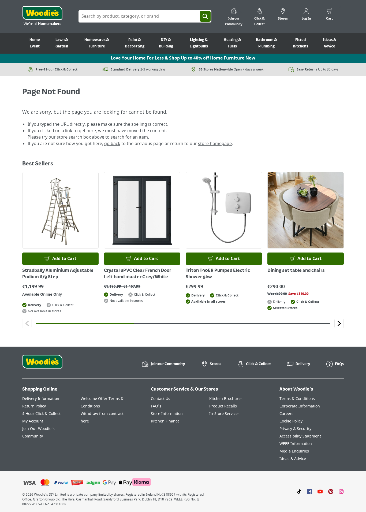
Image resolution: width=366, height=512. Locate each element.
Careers (286, 414)
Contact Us (160, 399)
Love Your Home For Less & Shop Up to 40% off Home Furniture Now (183, 58)
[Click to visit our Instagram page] (341, 491)
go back (112, 143)
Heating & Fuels (232, 43)
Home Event (34, 43)
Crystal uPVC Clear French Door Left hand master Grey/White (137, 274)
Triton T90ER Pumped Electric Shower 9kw (218, 274)
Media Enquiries (294, 451)
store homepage (215, 143)
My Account (32, 421)
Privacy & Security (295, 429)
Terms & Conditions (297, 399)
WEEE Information (295, 444)
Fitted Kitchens (300, 43)
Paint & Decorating (134, 43)
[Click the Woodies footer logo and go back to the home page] (42, 365)
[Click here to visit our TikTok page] (299, 491)
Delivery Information (40, 399)
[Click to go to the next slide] (339, 323)
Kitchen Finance (165, 421)
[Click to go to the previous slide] (27, 323)
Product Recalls (223, 406)
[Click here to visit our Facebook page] (309, 491)
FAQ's (156, 406)
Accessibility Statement (300, 436)
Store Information (167, 414)
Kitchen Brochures (225, 399)
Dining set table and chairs (296, 270)
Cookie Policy (290, 421)
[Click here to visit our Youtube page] (320, 491)
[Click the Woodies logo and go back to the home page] (42, 16)
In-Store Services (224, 414)
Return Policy (34, 406)
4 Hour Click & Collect (41, 414)
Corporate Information (299, 406)
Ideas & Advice (329, 43)
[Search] (205, 16)
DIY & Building (166, 43)
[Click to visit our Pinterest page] (330, 491)
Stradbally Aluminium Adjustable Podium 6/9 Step (58, 274)
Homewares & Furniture (96, 43)
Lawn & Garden (61, 43)
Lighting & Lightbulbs (199, 43)
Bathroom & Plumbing (266, 43)
